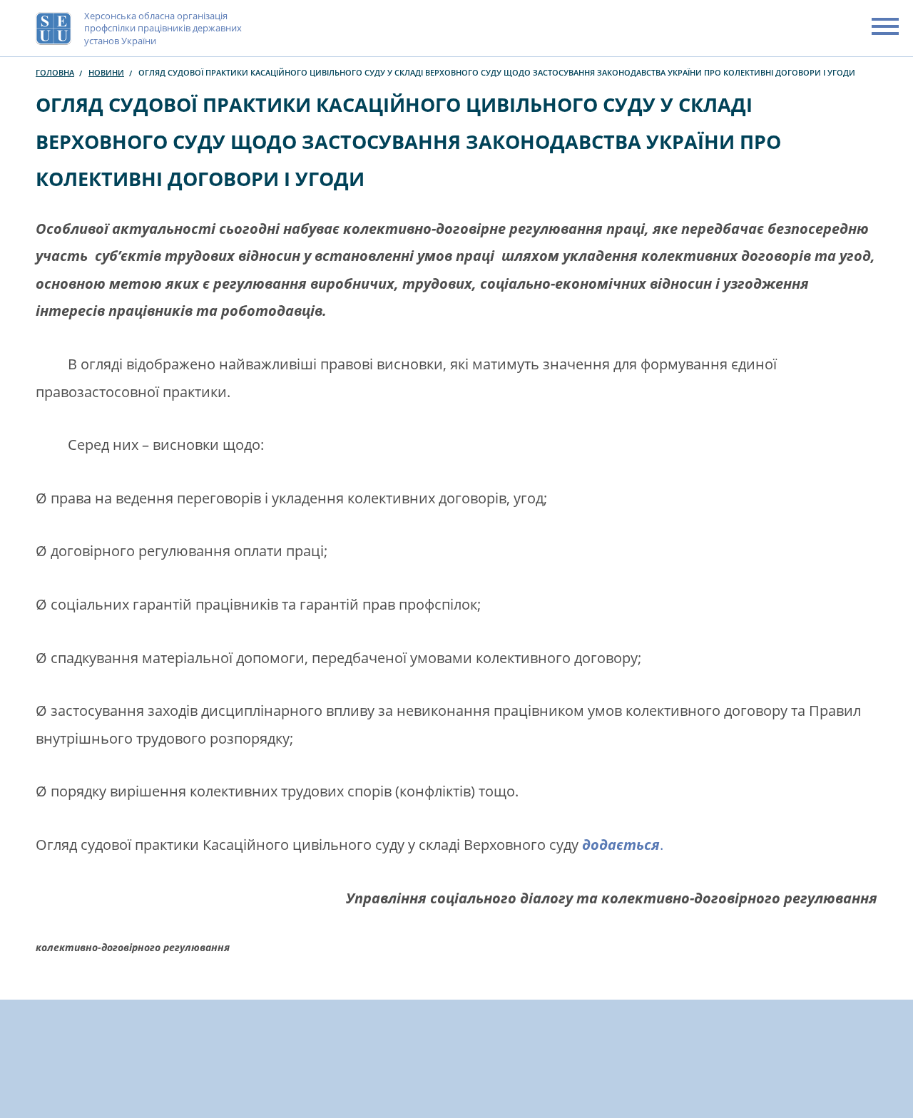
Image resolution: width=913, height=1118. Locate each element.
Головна (55, 72)
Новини (106, 72)
